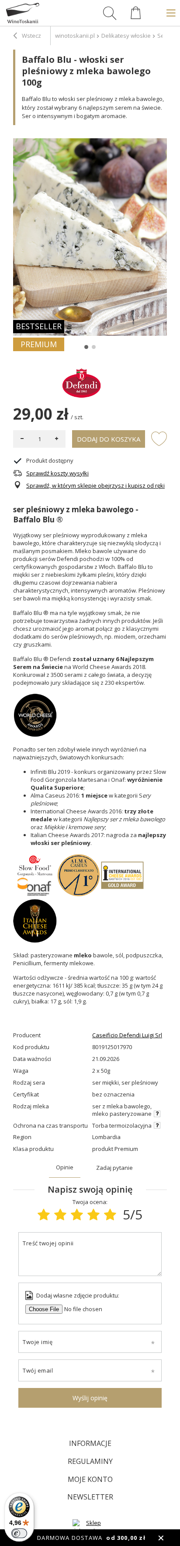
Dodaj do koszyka (108, 439)
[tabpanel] (90, 237)
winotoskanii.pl (75, 36)
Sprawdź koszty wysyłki (57, 473)
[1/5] (44, 1214)
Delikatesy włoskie (126, 36)
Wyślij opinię (90, 1398)
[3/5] (77, 1214)
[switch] (19, 1533)
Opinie (64, 1167)
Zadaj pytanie (114, 1168)
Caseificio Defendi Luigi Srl (127, 1035)
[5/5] (110, 1214)
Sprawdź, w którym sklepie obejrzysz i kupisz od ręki (95, 485)
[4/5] (93, 1214)
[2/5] (60, 1214)
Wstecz (31, 36)
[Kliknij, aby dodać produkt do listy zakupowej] (159, 438)
